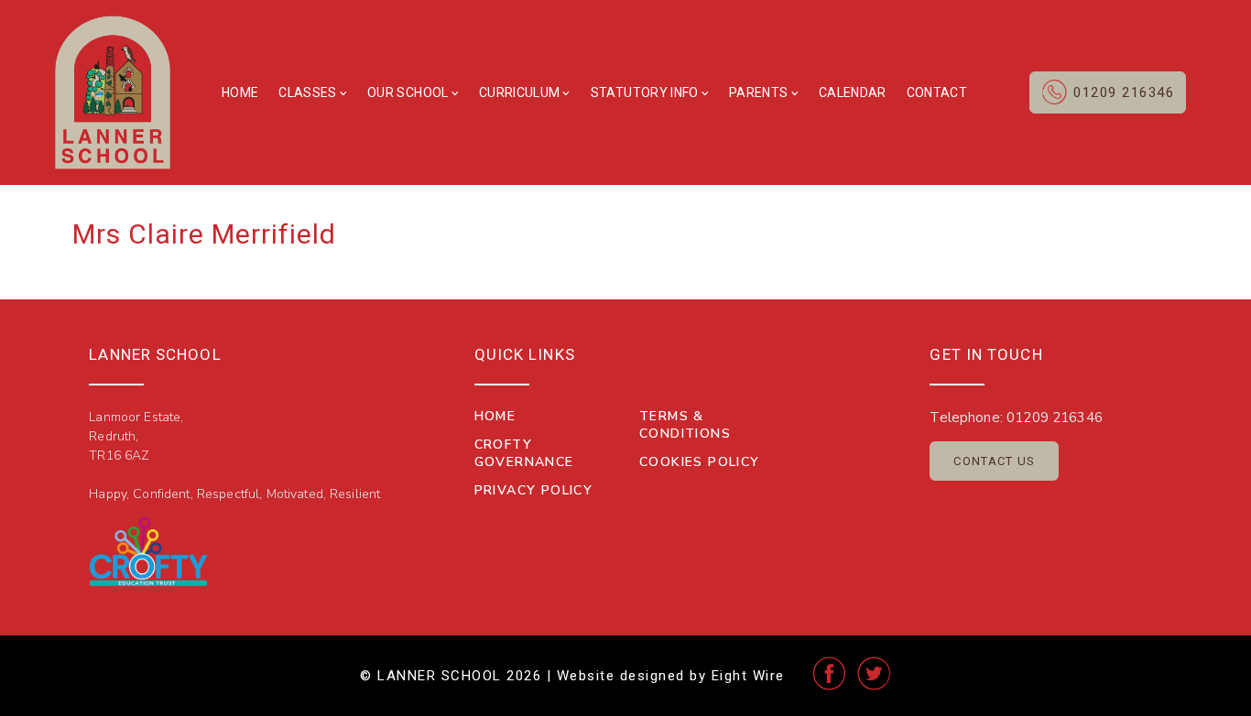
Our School (408, 92)
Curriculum (519, 92)
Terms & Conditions (685, 424)
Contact (937, 92)
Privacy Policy (533, 490)
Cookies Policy (699, 462)
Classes (307, 92)
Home (240, 92)
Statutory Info (645, 92)
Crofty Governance (524, 453)
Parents (758, 92)
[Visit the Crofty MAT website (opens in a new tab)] (148, 551)
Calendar (853, 92)
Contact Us (994, 461)
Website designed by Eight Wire (671, 675)
